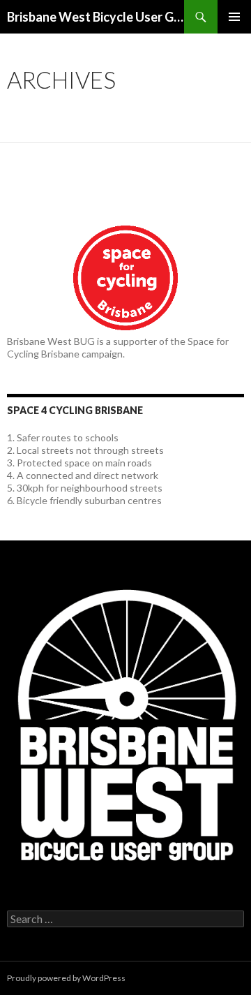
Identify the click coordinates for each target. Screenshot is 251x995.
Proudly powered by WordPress (66, 978)
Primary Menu (234, 17)
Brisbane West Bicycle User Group (95, 16)
